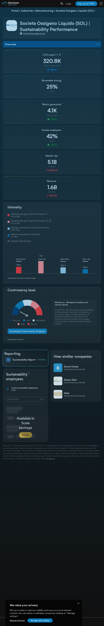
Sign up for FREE (86, 3)
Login (68, 3)
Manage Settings (17, 620)
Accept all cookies (40, 620)
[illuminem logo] (10, 4)
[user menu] (101, 3)
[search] (62, 3)
